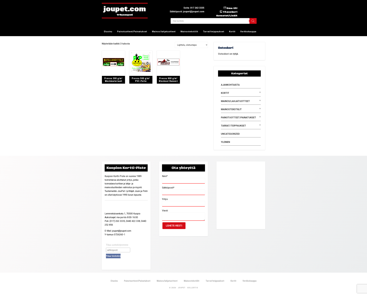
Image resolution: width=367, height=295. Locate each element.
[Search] (253, 21)
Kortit (225, 93)
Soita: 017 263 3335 (194, 7)
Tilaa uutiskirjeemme (117, 245)
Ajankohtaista (230, 84)
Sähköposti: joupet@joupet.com (187, 11)
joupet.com (125, 9)
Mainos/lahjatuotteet (235, 101)
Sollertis (192, 288)
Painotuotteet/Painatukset (238, 117)
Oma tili (232, 8)
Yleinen (225, 142)
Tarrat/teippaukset (233, 125)
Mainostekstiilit (231, 109)
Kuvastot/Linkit (226, 15)
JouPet (181, 288)
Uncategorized (230, 134)
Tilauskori (230, 11)
